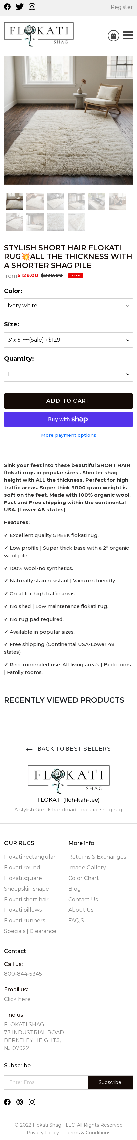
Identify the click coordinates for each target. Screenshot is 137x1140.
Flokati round (22, 867)
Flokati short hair (26, 899)
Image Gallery (87, 867)
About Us (80, 910)
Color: (13, 291)
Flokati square (23, 878)
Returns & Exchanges (97, 857)
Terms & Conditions (88, 1133)
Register (122, 7)
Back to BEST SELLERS (73, 749)
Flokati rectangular (30, 857)
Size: (11, 324)
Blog (74, 889)
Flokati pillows (23, 910)
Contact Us (83, 899)
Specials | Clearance (30, 931)
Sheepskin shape (26, 889)
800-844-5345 (23, 974)
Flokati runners (24, 920)
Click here (17, 999)
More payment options (68, 435)
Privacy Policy (43, 1133)
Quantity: (19, 358)
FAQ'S (76, 920)
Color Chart (83, 878)
